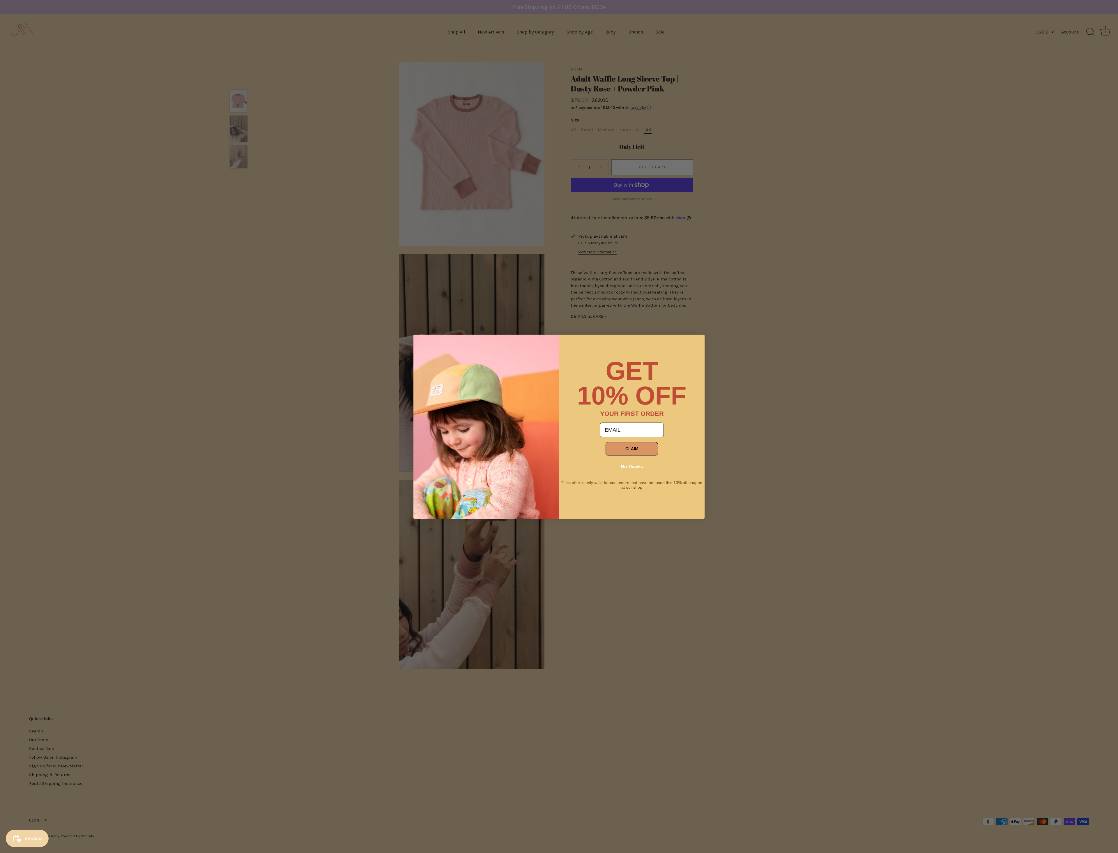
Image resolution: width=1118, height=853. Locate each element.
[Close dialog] (422, 343)
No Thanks (632, 466)
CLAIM (631, 448)
